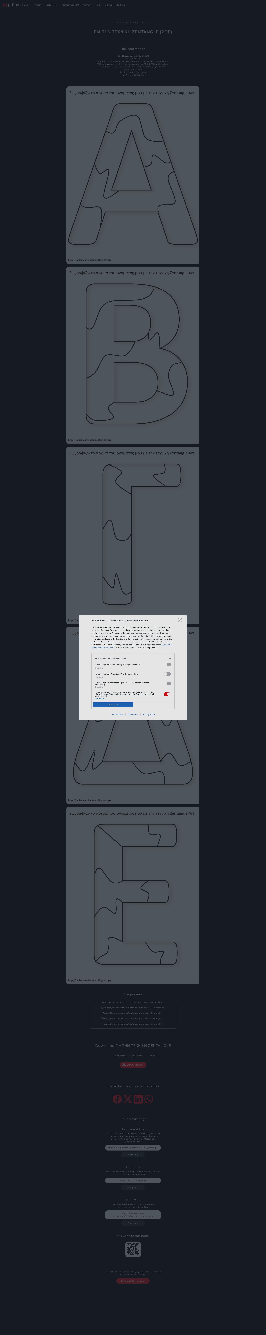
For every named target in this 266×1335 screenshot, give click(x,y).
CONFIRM (113, 705)
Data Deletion (117, 714)
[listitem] (133, 658)
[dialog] (133, 667)
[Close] (181, 620)
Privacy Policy (149, 714)
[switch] (167, 664)
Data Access (133, 714)
